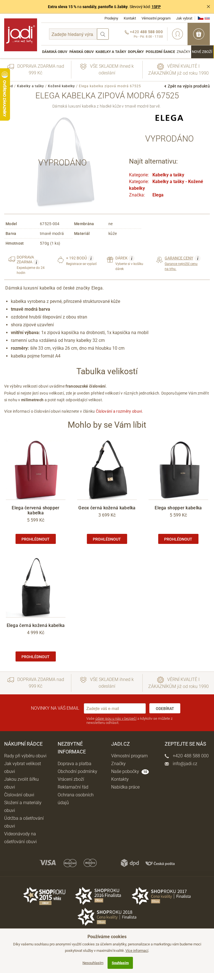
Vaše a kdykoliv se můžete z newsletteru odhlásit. (129, 720)
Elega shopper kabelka (178, 507)
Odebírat (165, 708)
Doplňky (136, 52)
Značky (183, 52)
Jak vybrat (184, 18)
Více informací (136, 950)
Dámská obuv (54, 52)
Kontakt (130, 18)
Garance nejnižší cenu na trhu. (181, 263)
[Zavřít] (208, 6)
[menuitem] (54, 51)
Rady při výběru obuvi (25, 755)
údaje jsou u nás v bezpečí (116, 718)
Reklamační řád (73, 787)
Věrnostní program (156, 18)
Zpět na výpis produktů (189, 86)
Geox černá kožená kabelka (107, 507)
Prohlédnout (35, 539)
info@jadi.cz (184, 763)
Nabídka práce (125, 787)
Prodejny (111, 18)
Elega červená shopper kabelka (35, 510)
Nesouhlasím (92, 963)
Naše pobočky (129, 771)
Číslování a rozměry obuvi (119, 411)
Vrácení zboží (71, 779)
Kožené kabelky (61, 86)
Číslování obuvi (19, 794)
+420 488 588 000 (190, 755)
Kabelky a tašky (111, 52)
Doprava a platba (74, 763)
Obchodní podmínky (77, 771)
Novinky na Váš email (55, 708)
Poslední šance (160, 52)
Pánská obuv (81, 52)
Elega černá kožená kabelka (36, 625)
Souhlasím (120, 963)
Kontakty (120, 779)
